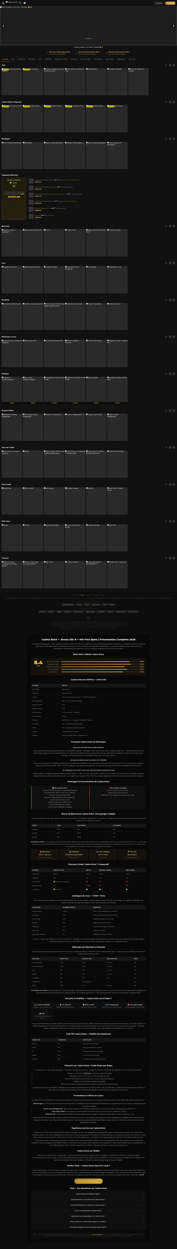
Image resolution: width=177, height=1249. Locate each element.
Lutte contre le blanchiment (71, 598)
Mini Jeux (132, 59)
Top (12, 59)
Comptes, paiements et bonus (142, 598)
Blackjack (21, 59)
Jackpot (74, 59)
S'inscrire (170, 3)
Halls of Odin (51, 215)
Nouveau (32, 59)
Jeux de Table (85, 59)
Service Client (84, 598)
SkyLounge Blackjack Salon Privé (56, 194)
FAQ (152, 598)
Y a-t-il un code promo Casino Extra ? (88, 1210)
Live (40, 59)
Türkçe (102, 595)
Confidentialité (128, 598)
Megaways (121, 59)
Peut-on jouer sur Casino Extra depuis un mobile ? (88, 1221)
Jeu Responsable (35, 598)
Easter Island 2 (45, 208)
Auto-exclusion (45, 598)
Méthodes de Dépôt (166, 598)
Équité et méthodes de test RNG (113, 598)
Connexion (159, 3)
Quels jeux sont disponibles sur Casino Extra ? (88, 1216)
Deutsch (88, 595)
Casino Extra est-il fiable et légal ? (88, 1194)
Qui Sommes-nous (11, 598)
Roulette (48, 59)
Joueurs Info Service (97, 1234)
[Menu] (3, 3)
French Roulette (51, 187)
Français (81, 595)
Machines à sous (61, 59)
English (75, 595)
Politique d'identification (96, 598)
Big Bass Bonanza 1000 (72, 180)
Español (95, 595)
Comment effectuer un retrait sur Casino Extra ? (88, 1205)
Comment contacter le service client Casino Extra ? (88, 1227)
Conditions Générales (23, 598)
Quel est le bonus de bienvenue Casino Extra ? (88, 1199)
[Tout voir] (166, 65)
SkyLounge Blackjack (71, 201)
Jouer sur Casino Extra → (88, 1181)
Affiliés (157, 598)
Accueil (5, 59)
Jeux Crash (109, 59)
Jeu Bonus (98, 59)
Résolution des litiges (56, 598)
